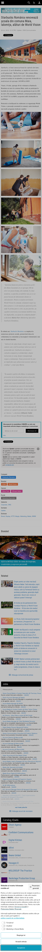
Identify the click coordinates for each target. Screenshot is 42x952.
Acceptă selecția (21, 941)
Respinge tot (21, 935)
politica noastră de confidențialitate (12, 918)
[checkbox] (7, 923)
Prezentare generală (36, 886)
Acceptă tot (21, 948)
